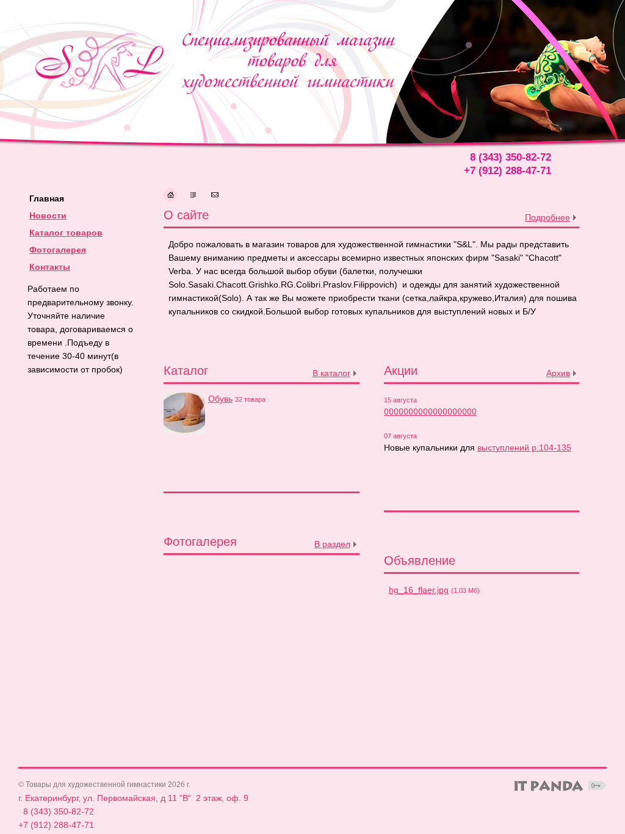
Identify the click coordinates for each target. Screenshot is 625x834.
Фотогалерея (57, 250)
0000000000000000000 (430, 411)
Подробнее (547, 217)
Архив (558, 373)
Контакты (49, 267)
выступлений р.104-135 (524, 447)
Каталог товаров (66, 233)
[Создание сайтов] (549, 785)
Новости (48, 215)
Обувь (220, 399)
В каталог (331, 373)
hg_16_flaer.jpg (419, 590)
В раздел (332, 544)
